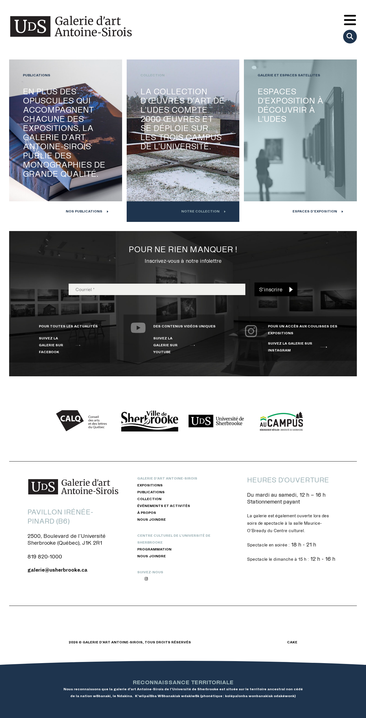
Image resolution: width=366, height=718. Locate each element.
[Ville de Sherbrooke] (149, 421)
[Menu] (350, 20)
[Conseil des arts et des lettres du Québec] (83, 421)
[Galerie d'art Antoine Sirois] (71, 26)
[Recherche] (350, 36)
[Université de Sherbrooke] (216, 421)
